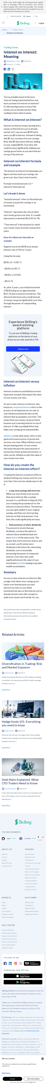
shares (14, 537)
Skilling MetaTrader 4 (32, 911)
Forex (4, 902)
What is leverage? (30, 878)
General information (8, 945)
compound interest (21, 407)
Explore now (23, 349)
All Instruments (30, 857)
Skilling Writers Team (13, 61)
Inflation (8, 436)
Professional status (31, 884)
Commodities (6, 911)
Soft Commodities (8, 917)
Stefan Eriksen (9, 673)
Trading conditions (31, 881)
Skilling (4, 30)
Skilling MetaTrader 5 (32, 914)
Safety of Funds (7, 863)
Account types (29, 854)
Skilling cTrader (30, 908)
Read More (6, 690)
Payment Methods (8, 930)
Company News (7, 866)
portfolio (21, 563)
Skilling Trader (29, 902)
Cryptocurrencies (7, 914)
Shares (4, 905)
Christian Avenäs (10, 788)
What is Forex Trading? (32, 875)
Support (28, 16)
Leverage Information (32, 869)
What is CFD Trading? (32, 872)
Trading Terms (17, 30)
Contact (4, 860)
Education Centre (30, 889)
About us (5, 854)
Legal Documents (7, 948)
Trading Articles (30, 887)
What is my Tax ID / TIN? (9, 942)
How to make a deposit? (9, 933)
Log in (41, 23)
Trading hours (29, 860)
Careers (4, 857)
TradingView (29, 905)
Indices (4, 908)
